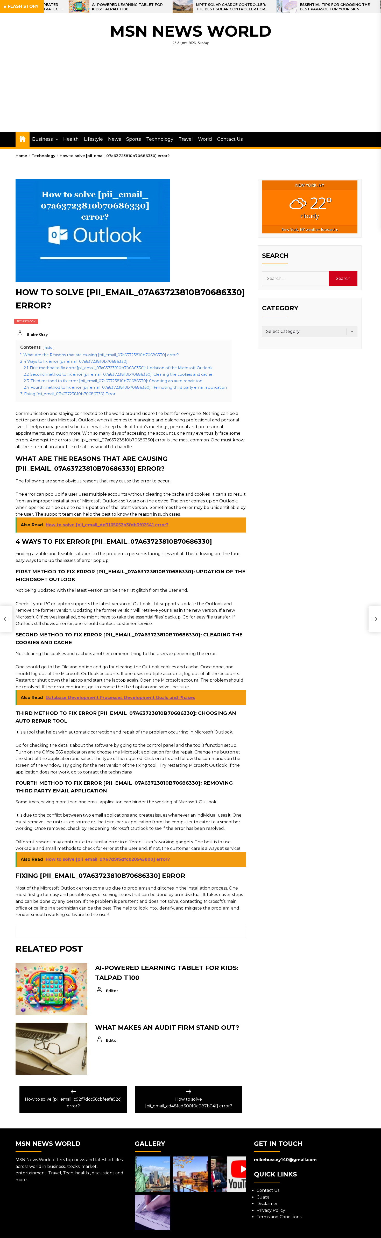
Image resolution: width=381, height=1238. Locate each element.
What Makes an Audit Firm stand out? (167, 1027)
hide (48, 347)
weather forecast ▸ (309, 229)
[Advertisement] (190, 92)
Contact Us (230, 139)
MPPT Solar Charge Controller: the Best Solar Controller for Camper (191, 7)
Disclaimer (267, 1203)
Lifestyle (93, 139)
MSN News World (190, 31)
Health (71, 139)
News (114, 139)
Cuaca (263, 1197)
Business (42, 139)
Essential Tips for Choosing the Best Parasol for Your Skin (295, 7)
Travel (186, 139)
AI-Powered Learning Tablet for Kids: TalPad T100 (87, 7)
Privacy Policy (271, 1210)
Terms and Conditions (279, 1216)
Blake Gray (37, 334)
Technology (159, 139)
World (205, 139)
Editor (112, 990)
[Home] (23, 138)
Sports (133, 139)
